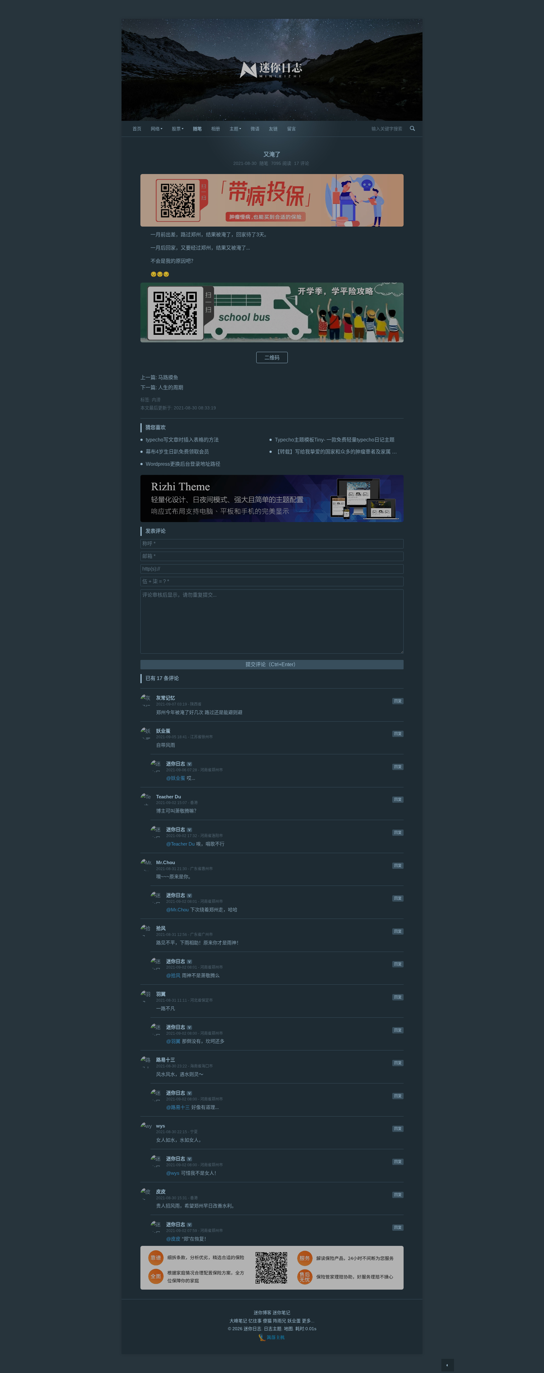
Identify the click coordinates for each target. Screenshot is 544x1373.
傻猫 (267, 1320)
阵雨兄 (279, 1320)
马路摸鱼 (168, 377)
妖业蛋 (163, 731)
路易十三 (165, 1059)
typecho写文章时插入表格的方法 (182, 439)
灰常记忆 (165, 698)
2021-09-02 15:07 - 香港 (177, 803)
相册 (215, 128)
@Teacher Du (180, 844)
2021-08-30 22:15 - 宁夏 (177, 1132)
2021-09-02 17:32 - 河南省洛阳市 (194, 836)
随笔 (197, 128)
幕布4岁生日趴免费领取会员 (177, 451)
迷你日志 (175, 763)
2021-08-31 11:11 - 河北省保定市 (184, 1000)
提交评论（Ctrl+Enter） (272, 664)
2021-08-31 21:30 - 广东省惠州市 (184, 869)
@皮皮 (173, 1238)
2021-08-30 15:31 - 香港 (177, 1198)
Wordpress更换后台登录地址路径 (183, 464)
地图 (288, 1328)
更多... (308, 1320)
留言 (291, 128)
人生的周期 (170, 387)
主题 (234, 128)
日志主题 (272, 1328)
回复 (398, 701)
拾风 (161, 928)
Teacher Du (168, 796)
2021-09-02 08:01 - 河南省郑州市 (194, 901)
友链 (273, 128)
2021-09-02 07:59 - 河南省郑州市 (194, 1231)
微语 (255, 128)
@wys (172, 1173)
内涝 (156, 399)
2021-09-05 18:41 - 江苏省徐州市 (184, 737)
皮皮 (161, 1191)
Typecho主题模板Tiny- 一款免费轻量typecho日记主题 (334, 439)
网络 (155, 128)
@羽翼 (173, 1041)
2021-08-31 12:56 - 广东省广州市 (184, 934)
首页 (137, 128)
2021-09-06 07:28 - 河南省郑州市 (194, 770)
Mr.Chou (165, 862)
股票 (176, 128)
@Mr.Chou (177, 909)
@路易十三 (178, 1107)
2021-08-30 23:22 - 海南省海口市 (184, 1066)
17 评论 (301, 163)
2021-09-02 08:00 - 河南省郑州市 (194, 1033)
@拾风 (173, 975)
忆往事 (255, 1320)
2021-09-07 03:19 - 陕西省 (178, 704)
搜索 (412, 128)
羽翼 (161, 994)
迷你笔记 (281, 1312)
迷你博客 (262, 1312)
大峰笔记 (238, 1320)
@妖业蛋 (175, 778)
